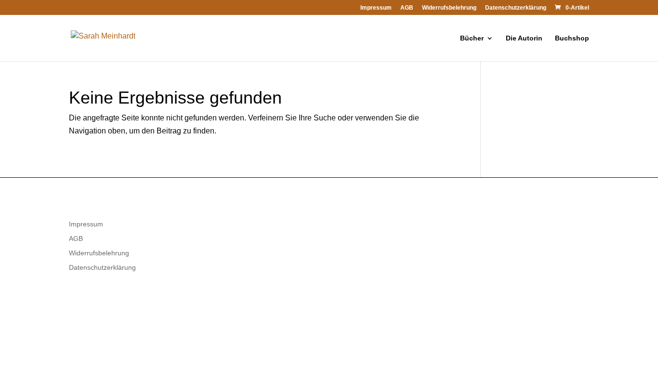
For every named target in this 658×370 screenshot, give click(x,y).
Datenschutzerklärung (515, 8)
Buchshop (572, 38)
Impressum (376, 8)
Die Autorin (524, 38)
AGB (406, 8)
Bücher (472, 38)
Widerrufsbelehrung (449, 8)
